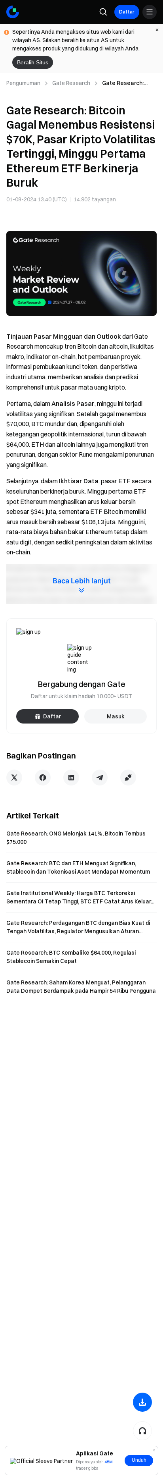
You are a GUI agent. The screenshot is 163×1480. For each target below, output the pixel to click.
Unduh (139, 1460)
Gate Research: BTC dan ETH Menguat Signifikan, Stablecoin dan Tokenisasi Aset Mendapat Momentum (78, 867)
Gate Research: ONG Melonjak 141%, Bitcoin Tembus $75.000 (76, 837)
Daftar (127, 12)
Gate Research (71, 83)
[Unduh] (142, 1402)
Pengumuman (23, 83)
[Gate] (12, 12)
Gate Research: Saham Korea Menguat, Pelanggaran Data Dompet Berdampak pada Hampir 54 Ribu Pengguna (81, 986)
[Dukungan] (142, 1430)
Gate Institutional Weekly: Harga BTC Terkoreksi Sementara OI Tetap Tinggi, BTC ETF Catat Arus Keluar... (80, 897)
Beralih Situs (32, 62)
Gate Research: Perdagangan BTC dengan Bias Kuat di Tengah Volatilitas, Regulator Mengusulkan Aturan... (78, 927)
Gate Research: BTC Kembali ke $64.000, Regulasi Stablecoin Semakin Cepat (71, 957)
